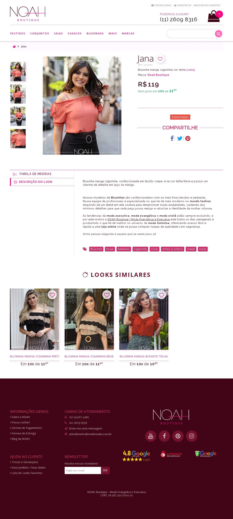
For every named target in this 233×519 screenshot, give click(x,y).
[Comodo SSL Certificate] (171, 454)
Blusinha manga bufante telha (144, 356)
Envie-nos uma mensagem (85, 428)
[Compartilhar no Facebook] (172, 138)
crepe (191, 249)
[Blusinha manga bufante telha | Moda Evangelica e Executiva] (143, 319)
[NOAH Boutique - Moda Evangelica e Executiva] (27, 14)
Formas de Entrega (23, 433)
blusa (110, 249)
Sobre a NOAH (20, 417)
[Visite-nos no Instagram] (191, 436)
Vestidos (17, 33)
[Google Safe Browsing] (205, 454)
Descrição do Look (34, 182)
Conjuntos (39, 33)
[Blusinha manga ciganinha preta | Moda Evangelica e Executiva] (34, 319)
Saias (58, 33)
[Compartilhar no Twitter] (180, 138)
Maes (113, 33)
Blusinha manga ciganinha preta (34, 356)
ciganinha (140, 249)
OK (105, 470)
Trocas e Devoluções (24, 462)
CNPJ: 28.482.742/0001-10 (116, 495)
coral (154, 249)
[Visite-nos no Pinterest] (178, 436)
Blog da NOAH (20, 438)
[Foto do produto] (18, 72)
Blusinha (96, 249)
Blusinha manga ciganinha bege (89, 356)
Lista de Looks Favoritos (26, 473)
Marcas (128, 33)
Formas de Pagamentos (26, 428)
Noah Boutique (158, 74)
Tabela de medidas (34, 174)
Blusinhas (95, 33)
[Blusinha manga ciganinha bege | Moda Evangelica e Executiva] (89, 319)
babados (124, 249)
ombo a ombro (172, 249)
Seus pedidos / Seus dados (28, 467)
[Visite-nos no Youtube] (150, 436)
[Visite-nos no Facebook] (164, 436)
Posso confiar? (20, 422)
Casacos (75, 33)
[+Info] (191, 70)
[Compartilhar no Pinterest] (187, 138)
